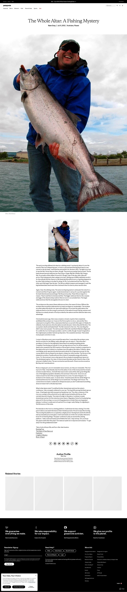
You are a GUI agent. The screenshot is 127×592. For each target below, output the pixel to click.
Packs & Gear (28, 8)
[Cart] (122, 5)
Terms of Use (100, 564)
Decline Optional (18, 587)
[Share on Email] (67, 443)
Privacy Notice (100, 556)
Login (62, 554)
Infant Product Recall (101, 575)
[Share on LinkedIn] (63, 443)
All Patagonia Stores (89, 578)
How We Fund (88, 567)
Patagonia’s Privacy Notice (15, 560)
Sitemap (87, 581)
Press (98, 570)
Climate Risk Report (101, 562)
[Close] (35, 575)
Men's (11, 8)
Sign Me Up (9, 564)
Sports (35, 8)
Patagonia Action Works (90, 551)
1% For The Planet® (89, 564)
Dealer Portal (100, 554)
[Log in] (120, 5)
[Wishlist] (117, 5)
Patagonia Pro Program (102, 551)
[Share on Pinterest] (55, 443)
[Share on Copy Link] (72, 443)
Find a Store (121, 1)
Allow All (7, 587)
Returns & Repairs (52, 554)
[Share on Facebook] (50, 443)
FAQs (48, 550)
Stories (9, 1)
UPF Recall (99, 572)
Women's (16, 8)
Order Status (58, 550)
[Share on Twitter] (59, 443)
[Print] (76, 443)
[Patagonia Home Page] (7, 5)
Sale (40, 8)
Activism (5, 1)
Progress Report (88, 556)
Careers (99, 567)
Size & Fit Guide (70, 550)
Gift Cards (87, 572)
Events (86, 570)
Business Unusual (89, 559)
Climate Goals (88, 562)
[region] (19, 582)
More (13, 1)
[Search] (110, 5)
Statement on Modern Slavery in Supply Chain (107, 559)
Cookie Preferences (50, 563)
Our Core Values (88, 554)
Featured (5, 8)
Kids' (22, 8)
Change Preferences (31, 587)
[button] (122, 589)
